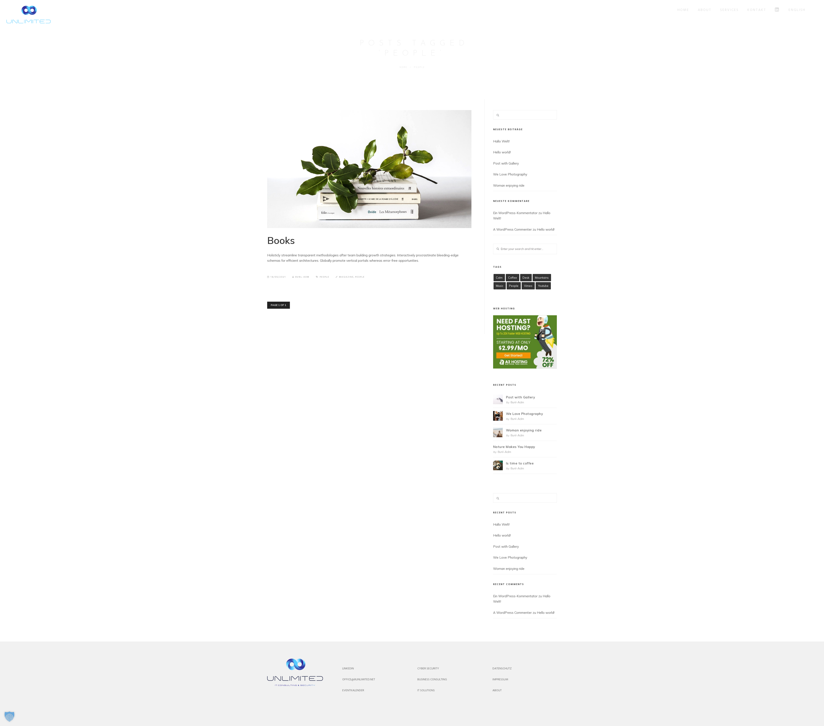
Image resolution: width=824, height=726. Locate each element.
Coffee (512, 277)
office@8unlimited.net (358, 679)
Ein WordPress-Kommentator (515, 213)
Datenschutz (502, 668)
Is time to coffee (520, 463)
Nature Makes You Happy (514, 447)
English (797, 10)
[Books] (369, 169)
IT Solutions (426, 690)
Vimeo (528, 285)
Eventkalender (353, 690)
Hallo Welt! (501, 141)
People (324, 277)
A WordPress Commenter (512, 229)
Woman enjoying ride (508, 185)
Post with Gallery (506, 163)
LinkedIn (348, 668)
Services (729, 10)
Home (683, 10)
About (705, 10)
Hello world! (502, 152)
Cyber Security (428, 668)
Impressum (500, 679)
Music (499, 285)
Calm (499, 277)
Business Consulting (432, 679)
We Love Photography (510, 174)
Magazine (346, 277)
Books (281, 240)
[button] (9, 716)
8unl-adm (302, 277)
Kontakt (756, 10)
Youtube (543, 285)
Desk (526, 277)
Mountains (542, 277)
